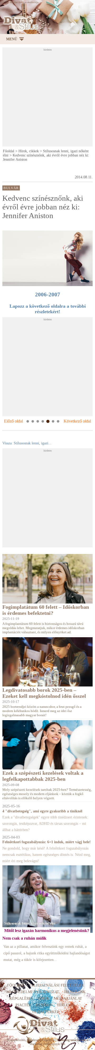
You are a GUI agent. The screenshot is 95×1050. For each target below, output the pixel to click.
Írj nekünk (75, 992)
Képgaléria (21, 998)
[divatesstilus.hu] (20, 23)
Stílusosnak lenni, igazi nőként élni (29, 923)
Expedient (48, 1040)
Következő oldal (77, 421)
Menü (11, 39)
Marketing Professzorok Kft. (48, 1044)
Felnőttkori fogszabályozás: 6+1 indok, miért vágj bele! (46, 842)
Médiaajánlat (68, 998)
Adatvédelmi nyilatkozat (32, 992)
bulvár (11, 188)
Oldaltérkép (45, 1012)
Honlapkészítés (16, 1040)
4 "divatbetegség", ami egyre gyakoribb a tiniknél (42, 811)
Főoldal (8, 151)
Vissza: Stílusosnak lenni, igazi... (26, 443)
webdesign (34, 1040)
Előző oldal (13, 421)
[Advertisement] (47, 98)
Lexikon (44, 1005)
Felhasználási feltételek (56, 985)
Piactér (23, 1005)
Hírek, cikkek (28, 151)
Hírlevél (66, 1005)
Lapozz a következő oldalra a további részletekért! (48, 308)
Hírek (43, 998)
